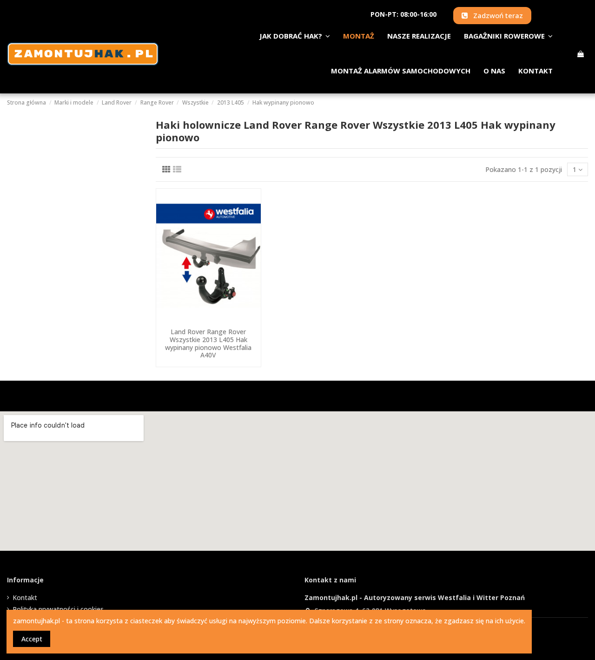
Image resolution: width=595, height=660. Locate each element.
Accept (31, 638)
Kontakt (25, 597)
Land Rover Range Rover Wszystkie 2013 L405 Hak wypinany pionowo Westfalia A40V (208, 343)
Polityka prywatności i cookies (58, 609)
